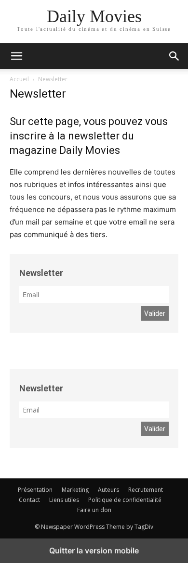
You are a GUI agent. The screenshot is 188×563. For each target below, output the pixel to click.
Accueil (19, 79)
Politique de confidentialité (124, 500)
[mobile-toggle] (16, 56)
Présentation (35, 490)
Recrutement (145, 490)
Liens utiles (64, 500)
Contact (29, 500)
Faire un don (94, 510)
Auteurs (108, 490)
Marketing (75, 490)
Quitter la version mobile (94, 550)
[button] (174, 56)
